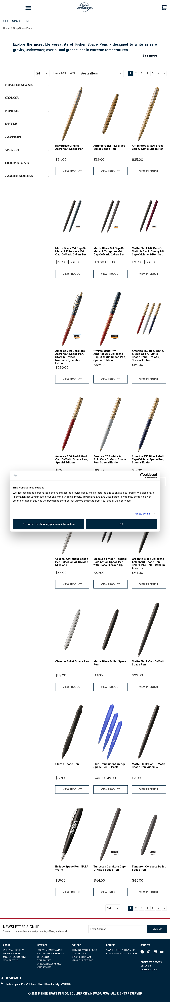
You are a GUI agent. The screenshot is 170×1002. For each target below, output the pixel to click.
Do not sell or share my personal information (49, 524)
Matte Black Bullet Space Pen (110, 663)
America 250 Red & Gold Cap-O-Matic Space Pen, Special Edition (71, 459)
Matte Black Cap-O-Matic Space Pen (148, 663)
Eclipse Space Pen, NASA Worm (71, 868)
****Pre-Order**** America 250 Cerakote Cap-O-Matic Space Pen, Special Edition (109, 355)
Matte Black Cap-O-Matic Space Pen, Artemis (148, 765)
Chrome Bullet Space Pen (72, 661)
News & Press (11, 953)
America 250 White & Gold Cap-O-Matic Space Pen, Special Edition (109, 459)
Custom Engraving (50, 950)
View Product (72, 171)
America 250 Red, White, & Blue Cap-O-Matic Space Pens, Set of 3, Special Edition (148, 355)
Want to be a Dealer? (120, 950)
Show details (142, 513)
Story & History (13, 950)
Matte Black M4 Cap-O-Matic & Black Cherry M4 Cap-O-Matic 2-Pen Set (148, 251)
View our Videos (82, 960)
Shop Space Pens (22, 28)
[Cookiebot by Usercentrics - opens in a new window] (142, 475)
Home (6, 28)
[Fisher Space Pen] (85, 7)
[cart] (163, 7)
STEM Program (81, 957)
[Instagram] (148, 952)
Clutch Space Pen (67, 764)
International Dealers (121, 953)
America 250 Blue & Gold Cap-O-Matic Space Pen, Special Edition (148, 459)
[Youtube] (162, 952)
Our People (79, 953)
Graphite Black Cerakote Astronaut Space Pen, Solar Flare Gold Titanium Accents (148, 563)
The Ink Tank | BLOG (84, 950)
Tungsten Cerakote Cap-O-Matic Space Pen (109, 868)
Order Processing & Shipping (50, 955)
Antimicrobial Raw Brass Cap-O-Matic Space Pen (148, 147)
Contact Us (10, 960)
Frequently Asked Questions (49, 966)
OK (121, 524)
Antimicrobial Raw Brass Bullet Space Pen (109, 147)
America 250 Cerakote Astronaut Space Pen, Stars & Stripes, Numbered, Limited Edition (70, 357)
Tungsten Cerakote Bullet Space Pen (149, 868)
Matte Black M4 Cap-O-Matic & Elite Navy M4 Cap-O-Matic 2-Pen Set (70, 251)
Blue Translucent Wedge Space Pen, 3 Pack (109, 765)
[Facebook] (142, 952)
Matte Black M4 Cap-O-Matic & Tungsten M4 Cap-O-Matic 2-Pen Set (108, 251)
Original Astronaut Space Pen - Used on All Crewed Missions (71, 562)
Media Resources (14, 957)
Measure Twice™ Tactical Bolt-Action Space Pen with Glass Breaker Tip (110, 562)
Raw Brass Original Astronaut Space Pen (69, 147)
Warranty (44, 960)
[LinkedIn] (155, 952)
